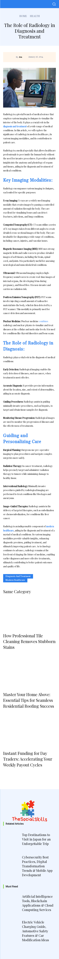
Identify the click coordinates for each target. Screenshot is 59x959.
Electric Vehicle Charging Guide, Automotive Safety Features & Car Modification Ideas (35, 931)
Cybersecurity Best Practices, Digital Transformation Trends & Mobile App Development (37, 866)
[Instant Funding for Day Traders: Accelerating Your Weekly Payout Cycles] (29, 731)
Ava (20, 57)
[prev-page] (7, 773)
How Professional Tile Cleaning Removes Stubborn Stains (29, 641)
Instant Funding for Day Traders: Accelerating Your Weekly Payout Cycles (27, 759)
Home (23, 16)
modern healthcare (15, 580)
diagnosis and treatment (18, 576)
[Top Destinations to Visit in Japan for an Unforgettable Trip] (12, 839)
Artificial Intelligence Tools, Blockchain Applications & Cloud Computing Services (37, 903)
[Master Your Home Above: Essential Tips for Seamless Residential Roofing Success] (29, 672)
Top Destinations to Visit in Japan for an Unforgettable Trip (36, 839)
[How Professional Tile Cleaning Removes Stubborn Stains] (29, 614)
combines (43, 321)
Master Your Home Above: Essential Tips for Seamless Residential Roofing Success (28, 700)
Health (35, 16)
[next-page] (15, 773)
